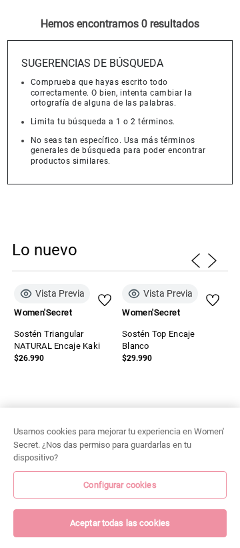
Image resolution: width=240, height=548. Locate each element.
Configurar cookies (119, 485)
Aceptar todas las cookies (120, 523)
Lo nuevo (44, 250)
